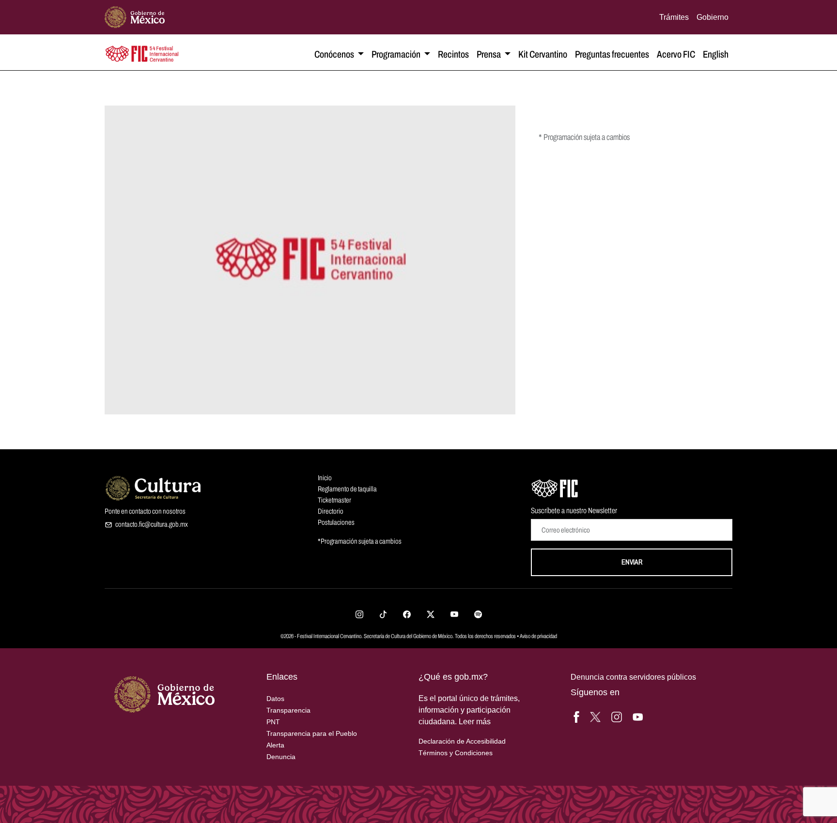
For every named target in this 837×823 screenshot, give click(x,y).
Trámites (674, 17)
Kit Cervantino (542, 54)
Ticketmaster (334, 500)
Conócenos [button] (335, 54)
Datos (275, 698)
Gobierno (712, 17)
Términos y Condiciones (455, 753)
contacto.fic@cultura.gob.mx (151, 524)
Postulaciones (336, 522)
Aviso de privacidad (538, 636)
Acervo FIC (676, 54)
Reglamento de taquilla (347, 489)
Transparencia (288, 710)
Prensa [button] (489, 54)
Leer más (475, 721)
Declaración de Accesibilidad (462, 741)
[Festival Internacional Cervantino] (555, 487)
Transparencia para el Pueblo (311, 733)
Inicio (325, 478)
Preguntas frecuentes (612, 54)
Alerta (275, 745)
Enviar (631, 562)
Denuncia (280, 757)
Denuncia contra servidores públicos (633, 677)
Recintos (453, 54)
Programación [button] (397, 54)
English (715, 54)
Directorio (330, 511)
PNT (273, 722)
